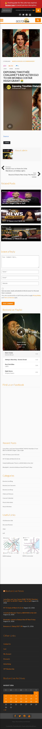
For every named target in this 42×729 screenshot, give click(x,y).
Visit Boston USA (8, 520)
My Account (7, 654)
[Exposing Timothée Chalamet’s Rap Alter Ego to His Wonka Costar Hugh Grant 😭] (21, 56)
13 (26, 699)
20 (26, 701)
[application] (21, 332)
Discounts (6, 659)
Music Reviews (7, 506)
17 (11, 701)
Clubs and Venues (8, 494)
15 (36, 699)
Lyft (4, 533)
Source (6, 136)
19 (21, 701)
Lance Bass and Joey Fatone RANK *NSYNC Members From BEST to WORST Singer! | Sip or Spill (21, 198)
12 (21, 699)
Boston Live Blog (17, 61)
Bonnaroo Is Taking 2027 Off (12, 626)
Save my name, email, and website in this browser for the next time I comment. (20, 292)
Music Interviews (8, 502)
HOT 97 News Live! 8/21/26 (21, 215)
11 (16, 699)
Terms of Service (9, 297)
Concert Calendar (8, 498)
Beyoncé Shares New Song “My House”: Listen (22, 175)
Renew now (10, 5)
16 (6, 701)
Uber (4, 529)
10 (11, 699)
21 (31, 701)
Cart (4, 649)
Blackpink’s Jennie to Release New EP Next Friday (17, 467)
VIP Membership (8, 669)
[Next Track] (30, 332)
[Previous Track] (13, 332)
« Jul (4, 710)
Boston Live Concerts (9, 485)
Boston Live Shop (8, 490)
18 (16, 701)
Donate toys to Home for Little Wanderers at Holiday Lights (16, 169)
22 (36, 701)
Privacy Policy (37, 295)
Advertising (7, 664)
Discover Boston (8, 525)
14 (31, 699)
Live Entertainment (28, 61)
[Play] (22, 332)
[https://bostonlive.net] (23, 22)
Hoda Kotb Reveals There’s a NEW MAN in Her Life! (18, 463)
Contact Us (7, 644)
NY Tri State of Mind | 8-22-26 (21, 233)
